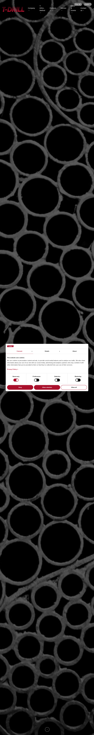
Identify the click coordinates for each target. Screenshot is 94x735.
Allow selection (47, 387)
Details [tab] (47, 351)
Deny (20, 387)
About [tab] (75, 351)
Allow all (74, 387)
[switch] (36, 380)
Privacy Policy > (12, 369)
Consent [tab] (19, 351)
